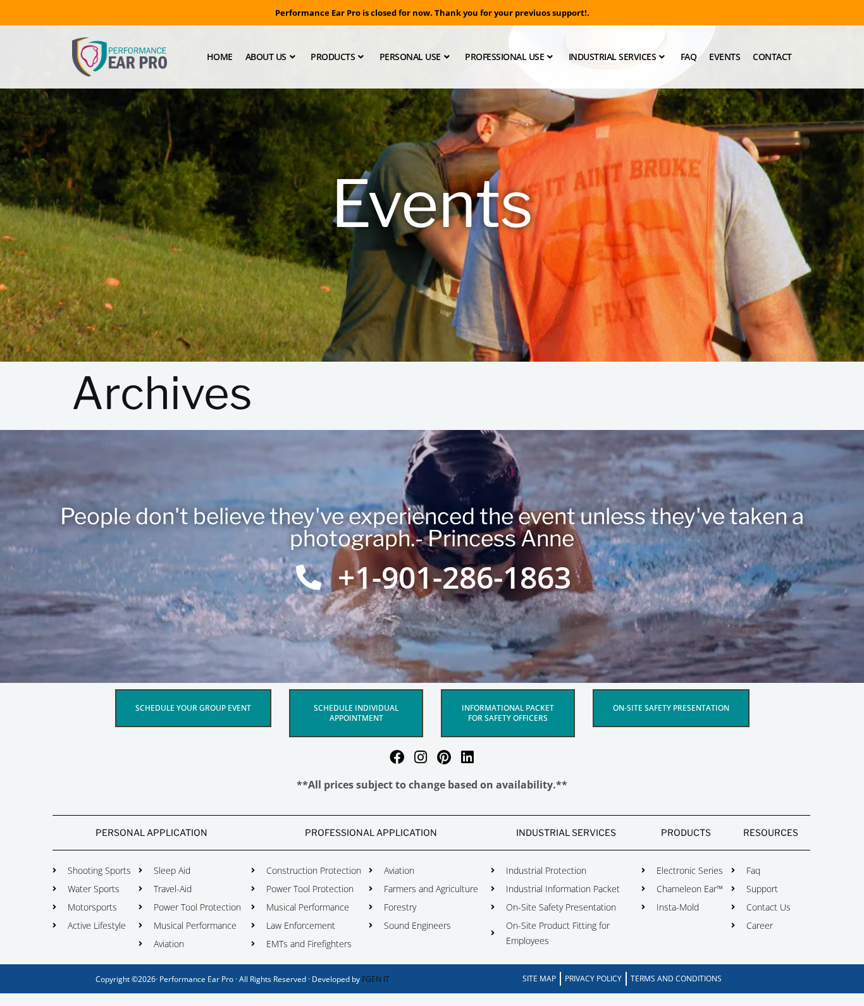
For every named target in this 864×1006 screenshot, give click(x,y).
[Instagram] (420, 757)
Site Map (539, 978)
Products (333, 57)
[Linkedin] (467, 757)
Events (724, 57)
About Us (266, 57)
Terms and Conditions (676, 978)
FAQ (689, 57)
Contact (772, 57)
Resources (770, 832)
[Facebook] (397, 757)
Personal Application (151, 832)
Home (220, 57)
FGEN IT (376, 979)
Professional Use (504, 57)
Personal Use (410, 57)
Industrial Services (613, 57)
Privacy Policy (593, 978)
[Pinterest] (443, 757)
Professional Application (371, 832)
